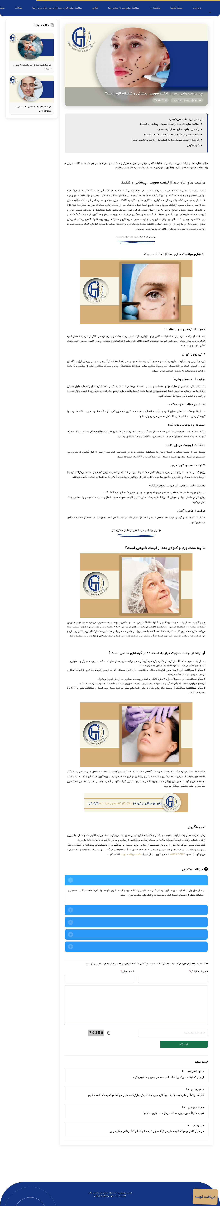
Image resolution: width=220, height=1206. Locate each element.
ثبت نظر (184, 1044)
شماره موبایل (127, 971)
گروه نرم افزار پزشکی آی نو (103, 1195)
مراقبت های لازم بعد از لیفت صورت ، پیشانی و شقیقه (169, 124)
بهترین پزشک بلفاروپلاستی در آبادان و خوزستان (136, 530)
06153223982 (177, 854)
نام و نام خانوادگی (198, 971)
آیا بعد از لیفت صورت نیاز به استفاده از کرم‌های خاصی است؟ (165, 140)
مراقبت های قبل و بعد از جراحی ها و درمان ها (57, 8)
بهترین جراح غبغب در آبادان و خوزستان (136, 237)
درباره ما (196, 8)
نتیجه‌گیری (193, 145)
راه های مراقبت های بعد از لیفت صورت (177, 129)
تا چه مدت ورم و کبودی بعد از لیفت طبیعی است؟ (171, 134)
